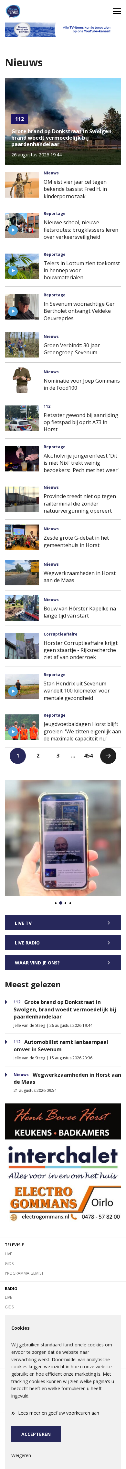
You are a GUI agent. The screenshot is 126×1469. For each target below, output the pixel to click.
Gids (9, 1263)
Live (8, 1254)
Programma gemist (24, 1273)
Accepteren (36, 1434)
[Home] (31, 11)
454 (88, 755)
